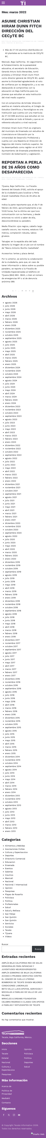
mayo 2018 (10, 623)
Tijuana (29, 179)
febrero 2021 (11, 516)
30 (26, 290)
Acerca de (6, 1086)
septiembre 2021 (13, 494)
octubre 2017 (11, 646)
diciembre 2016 (12, 679)
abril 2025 (10, 354)
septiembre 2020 (13, 533)
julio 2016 (9, 695)
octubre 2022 (11, 452)
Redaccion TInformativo (22, 41)
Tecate (8, 930)
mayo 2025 (10, 351)
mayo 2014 (10, 779)
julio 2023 (10, 422)
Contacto (6, 1102)
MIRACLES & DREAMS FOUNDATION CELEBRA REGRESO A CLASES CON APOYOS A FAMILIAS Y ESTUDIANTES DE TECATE (23, 1001)
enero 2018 (10, 636)
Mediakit (6, 1098)
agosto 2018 (11, 614)
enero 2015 (10, 753)
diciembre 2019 (12, 562)
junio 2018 (10, 620)
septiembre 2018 (13, 610)
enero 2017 (10, 675)
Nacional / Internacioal (16, 884)
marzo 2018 (10, 630)
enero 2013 (10, 831)
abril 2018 (9, 627)
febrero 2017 (11, 672)
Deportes (9, 855)
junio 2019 (10, 581)
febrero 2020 (11, 555)
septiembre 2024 (13, 377)
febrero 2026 (11, 322)
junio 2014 (10, 776)
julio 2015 (9, 734)
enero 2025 (10, 364)
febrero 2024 (11, 400)
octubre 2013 (11, 802)
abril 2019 (9, 588)
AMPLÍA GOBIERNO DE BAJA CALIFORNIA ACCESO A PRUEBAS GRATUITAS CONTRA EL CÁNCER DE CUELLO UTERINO (22, 975)
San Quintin (11, 920)
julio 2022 (10, 461)
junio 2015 (10, 737)
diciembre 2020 (12, 523)
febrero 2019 (11, 594)
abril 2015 (9, 744)
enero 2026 (10, 325)
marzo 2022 (11, 474)
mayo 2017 (10, 662)
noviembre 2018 (12, 604)
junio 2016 (10, 698)
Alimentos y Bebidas (15, 846)
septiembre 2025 (13, 338)
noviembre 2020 (13, 526)
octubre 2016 (11, 685)
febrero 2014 (11, 789)
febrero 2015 (11, 750)
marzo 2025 (11, 358)
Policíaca (9, 897)
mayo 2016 (10, 701)
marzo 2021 (10, 513)
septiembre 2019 (13, 572)
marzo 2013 (10, 825)
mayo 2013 (10, 818)
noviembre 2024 (13, 371)
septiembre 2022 (13, 455)
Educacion (10, 862)
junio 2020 (10, 542)
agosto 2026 (11, 302)
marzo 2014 (10, 786)
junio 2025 (10, 348)
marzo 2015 (10, 747)
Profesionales (11, 904)
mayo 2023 (10, 429)
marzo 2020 (11, 552)
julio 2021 (9, 500)
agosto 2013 (11, 808)
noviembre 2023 (13, 409)
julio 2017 (9, 656)
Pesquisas (20, 179)
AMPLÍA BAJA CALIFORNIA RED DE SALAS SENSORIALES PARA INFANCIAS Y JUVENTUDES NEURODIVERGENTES (22, 966)
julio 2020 (10, 539)
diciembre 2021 (12, 484)
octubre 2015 (11, 724)
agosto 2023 (11, 419)
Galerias (9, 871)
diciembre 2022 (12, 445)
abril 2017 (9, 666)
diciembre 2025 (12, 328)
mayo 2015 (10, 740)
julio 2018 (9, 617)
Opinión (9, 888)
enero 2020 (10, 559)
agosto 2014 (11, 769)
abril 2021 (9, 510)
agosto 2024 (11, 380)
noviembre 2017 (12, 643)
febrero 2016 (11, 711)
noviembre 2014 (12, 760)
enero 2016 (10, 714)
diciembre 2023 (12, 406)
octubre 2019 (11, 568)
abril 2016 (9, 705)
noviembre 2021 (12, 487)
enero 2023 (10, 442)
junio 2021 (10, 503)
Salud (8, 907)
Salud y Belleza (12, 910)
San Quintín (11, 917)
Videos (8, 936)
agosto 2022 (11, 458)
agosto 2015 (11, 731)
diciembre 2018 (12, 601)
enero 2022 (10, 481)
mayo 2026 (10, 312)
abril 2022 (10, 471)
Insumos (9, 875)
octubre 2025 (11, 335)
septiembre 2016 (13, 688)
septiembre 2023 (13, 416)
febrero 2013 (11, 828)
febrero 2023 (11, 439)
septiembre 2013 (13, 805)
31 (29, 290)
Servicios (9, 923)
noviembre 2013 (12, 799)
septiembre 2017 (13, 649)
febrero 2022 (11, 478)
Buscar (5, 944)
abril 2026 (10, 315)
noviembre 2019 (12, 565)
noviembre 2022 (13, 448)
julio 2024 (10, 384)
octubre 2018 (11, 607)
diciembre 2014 (12, 756)
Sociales (9, 927)
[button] (3, 3)
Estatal (5, 1058)
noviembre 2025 (13, 332)
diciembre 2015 (12, 718)
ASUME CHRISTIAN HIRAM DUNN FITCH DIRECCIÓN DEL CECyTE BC (22, 28)
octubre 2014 (11, 763)
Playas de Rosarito (14, 894)
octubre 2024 (11, 374)
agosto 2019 (11, 575)
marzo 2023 (11, 435)
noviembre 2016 (12, 682)
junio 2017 (10, 659)
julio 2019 (9, 578)
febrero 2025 (11, 361)
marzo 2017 (10, 669)
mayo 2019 (10, 585)
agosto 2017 (11, 653)
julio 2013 (9, 812)
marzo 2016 (10, 708)
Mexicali (19, 43)
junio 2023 (10, 426)
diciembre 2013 (12, 795)
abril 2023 (10, 432)
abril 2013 (9, 821)
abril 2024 (10, 393)
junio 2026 (10, 309)
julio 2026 (10, 306)
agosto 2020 (11, 536)
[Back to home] (23, 3)
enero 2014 (10, 792)
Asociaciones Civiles (15, 849)
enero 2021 (10, 520)
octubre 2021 (11, 491)
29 (22, 290)
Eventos (9, 868)
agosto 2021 (11, 497)
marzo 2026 (11, 319)
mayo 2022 (10, 468)
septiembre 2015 (13, 727)
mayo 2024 (10, 390)
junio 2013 (10, 815)
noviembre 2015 (12, 721)
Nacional (9, 881)
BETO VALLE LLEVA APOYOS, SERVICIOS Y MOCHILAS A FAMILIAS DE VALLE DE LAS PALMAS (22, 992)
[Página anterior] (13, 291)
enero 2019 (10, 597)
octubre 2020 (11, 529)
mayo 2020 (10, 546)
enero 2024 (10, 403)
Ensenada (9, 865)
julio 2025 (10, 345)
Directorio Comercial (15, 858)
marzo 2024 (11, 396)
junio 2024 (10, 387)
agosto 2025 (11, 341)
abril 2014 (9, 782)
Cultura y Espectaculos (16, 852)
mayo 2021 (10, 507)
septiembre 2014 (13, 766)
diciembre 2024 (12, 367)
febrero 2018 (11, 633)
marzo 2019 (10, 591)
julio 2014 (9, 773)
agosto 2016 (11, 692)
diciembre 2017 (12, 640)
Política (8, 901)
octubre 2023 (11, 413)
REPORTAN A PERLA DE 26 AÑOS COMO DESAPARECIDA (22, 167)
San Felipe (10, 914)
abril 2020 (10, 549)
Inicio (4, 1049)
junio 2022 (10, 465)
